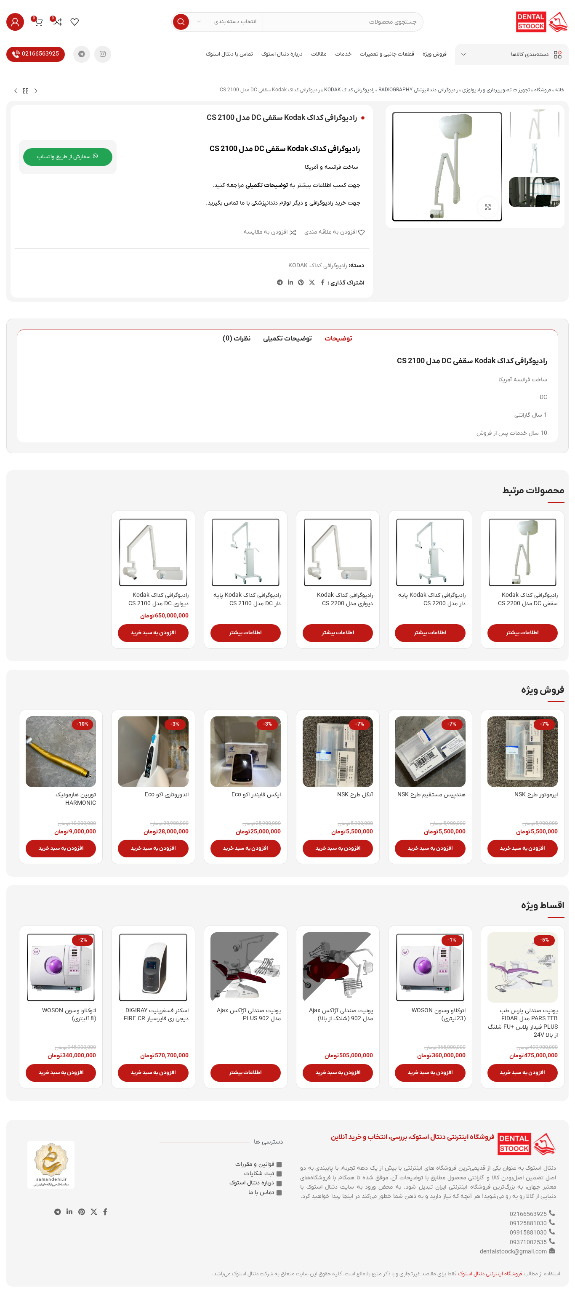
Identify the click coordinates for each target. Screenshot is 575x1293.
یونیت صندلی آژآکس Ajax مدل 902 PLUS (249, 1015)
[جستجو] (181, 22)
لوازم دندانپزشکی (271, 203)
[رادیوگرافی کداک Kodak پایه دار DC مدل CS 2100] (245, 552)
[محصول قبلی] (36, 91)
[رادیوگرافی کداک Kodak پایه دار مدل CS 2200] (430, 552)
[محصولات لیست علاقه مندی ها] (74, 21)
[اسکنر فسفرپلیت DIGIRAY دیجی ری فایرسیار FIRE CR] (153, 967)
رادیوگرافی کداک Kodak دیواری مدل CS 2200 (345, 599)
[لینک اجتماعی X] (311, 283)
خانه (559, 90)
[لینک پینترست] (300, 283)
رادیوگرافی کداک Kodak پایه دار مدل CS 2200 (432, 599)
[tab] (338, 339)
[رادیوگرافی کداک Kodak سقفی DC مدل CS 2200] (522, 552)
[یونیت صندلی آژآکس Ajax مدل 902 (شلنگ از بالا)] (338, 967)
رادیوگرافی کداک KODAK (349, 90)
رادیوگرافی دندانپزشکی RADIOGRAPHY (418, 90)
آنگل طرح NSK (355, 795)
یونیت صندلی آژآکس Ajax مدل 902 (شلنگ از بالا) (341, 1015)
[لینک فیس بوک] (322, 283)
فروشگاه (542, 90)
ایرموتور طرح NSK (536, 795)
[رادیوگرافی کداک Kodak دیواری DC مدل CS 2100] (153, 552)
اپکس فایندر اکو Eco (256, 795)
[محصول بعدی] (16, 91)
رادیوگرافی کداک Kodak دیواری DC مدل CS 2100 (158, 599)
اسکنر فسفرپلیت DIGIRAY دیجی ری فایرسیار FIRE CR (156, 1015)
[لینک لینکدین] (290, 283)
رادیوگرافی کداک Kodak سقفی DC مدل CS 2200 (528, 599)
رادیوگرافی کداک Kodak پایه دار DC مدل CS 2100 (247, 599)
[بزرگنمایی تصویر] (487, 207)
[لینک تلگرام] (81, 54)
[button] (153, 633)
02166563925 (40, 54)
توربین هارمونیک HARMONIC (76, 799)
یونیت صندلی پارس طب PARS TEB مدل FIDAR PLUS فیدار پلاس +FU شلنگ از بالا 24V (523, 1023)
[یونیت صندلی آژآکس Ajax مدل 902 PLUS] (245, 967)
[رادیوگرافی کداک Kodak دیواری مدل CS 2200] (338, 552)
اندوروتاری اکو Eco (167, 795)
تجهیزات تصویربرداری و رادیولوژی (496, 90)
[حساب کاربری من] (15, 21)
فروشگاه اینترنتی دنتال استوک (490, 1273)
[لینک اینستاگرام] (102, 54)
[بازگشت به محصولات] (26, 91)
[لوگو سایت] (542, 22)
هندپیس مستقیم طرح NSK (431, 795)
